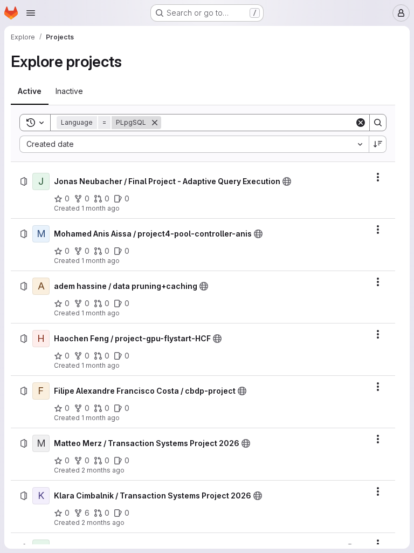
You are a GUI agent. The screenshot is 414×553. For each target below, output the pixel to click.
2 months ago (103, 470)
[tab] (30, 91)
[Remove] (154, 122)
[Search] (378, 122)
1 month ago (100, 208)
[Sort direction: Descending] (378, 144)
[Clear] (360, 122)
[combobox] (194, 144)
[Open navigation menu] (30, 13)
